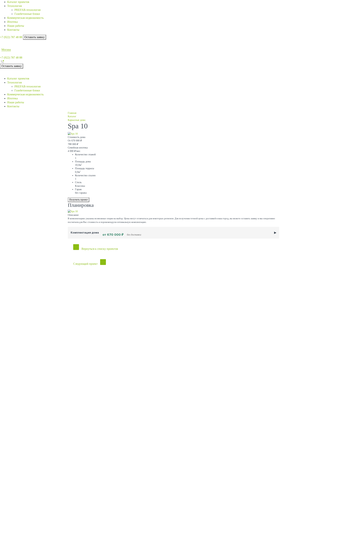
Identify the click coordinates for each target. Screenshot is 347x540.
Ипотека (12, 21)
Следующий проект (85, 263)
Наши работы (15, 25)
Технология (14, 5)
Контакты (13, 29)
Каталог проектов (18, 1)
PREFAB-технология (27, 9)
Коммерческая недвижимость (25, 17)
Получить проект (78, 199)
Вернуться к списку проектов (100, 248)
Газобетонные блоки (27, 13)
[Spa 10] (73, 133)
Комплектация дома (106, 234)
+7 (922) (11, 37)
